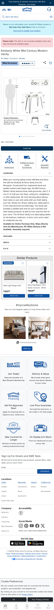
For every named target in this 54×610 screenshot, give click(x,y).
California (45, 482)
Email (3, 467)
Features (7, 236)
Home (8, 554)
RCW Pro (5, 512)
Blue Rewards (7, 526)
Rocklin (44, 487)
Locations (6, 479)
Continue (44, 471)
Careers (4, 517)
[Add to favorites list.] (23, 263)
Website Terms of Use (33, 554)
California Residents (28, 556)
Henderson (22, 487)
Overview (8, 173)
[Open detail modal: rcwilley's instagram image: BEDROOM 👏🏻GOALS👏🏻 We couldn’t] (39, 328)
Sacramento (45, 491)
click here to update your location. (27, 31)
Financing (5, 522)
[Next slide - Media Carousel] (47, 329)
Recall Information (17, 554)
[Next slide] (50, 103)
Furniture (13, 58)
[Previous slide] (4, 103)
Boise (33, 487)
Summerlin (22, 496)
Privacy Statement (13, 556)
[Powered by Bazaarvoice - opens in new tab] (26, 342)
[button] (10, 3)
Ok (14, 599)
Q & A (5, 248)
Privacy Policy (27, 594)
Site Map (39, 559)
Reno (20, 491)
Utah (3, 482)
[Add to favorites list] (50, 63)
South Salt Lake (7, 500)
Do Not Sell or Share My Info (25, 559)
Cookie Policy (41, 556)
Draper (4, 487)
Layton (4, 491)
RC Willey (5, 58)
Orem (3, 496)
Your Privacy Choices (40, 599)
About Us (5, 531)
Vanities (22, 58)
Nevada (22, 482)
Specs (6, 242)
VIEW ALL (27, 348)
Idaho (34, 482)
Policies (44, 554)
